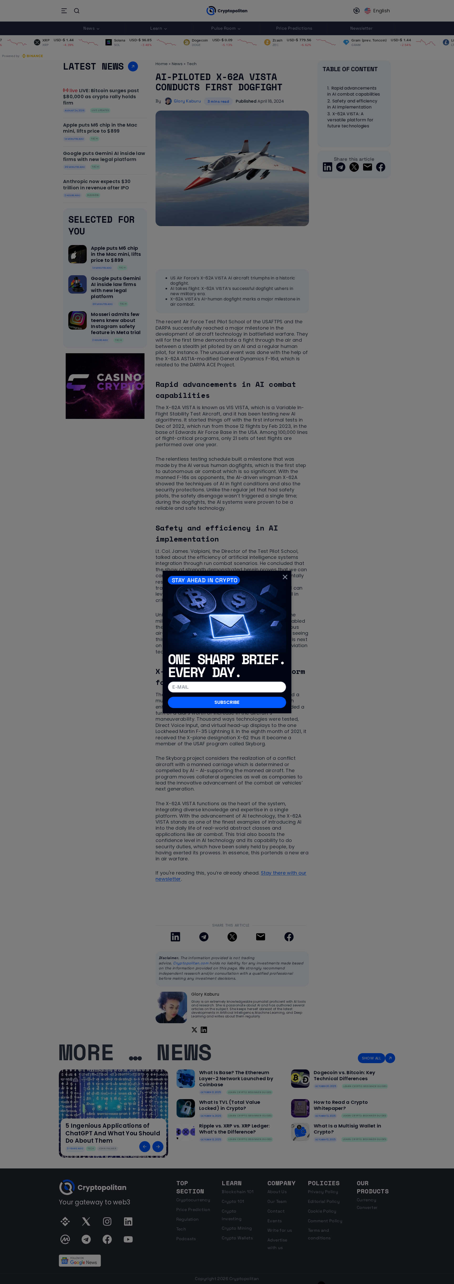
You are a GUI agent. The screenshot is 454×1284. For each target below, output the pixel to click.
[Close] (285, 577)
